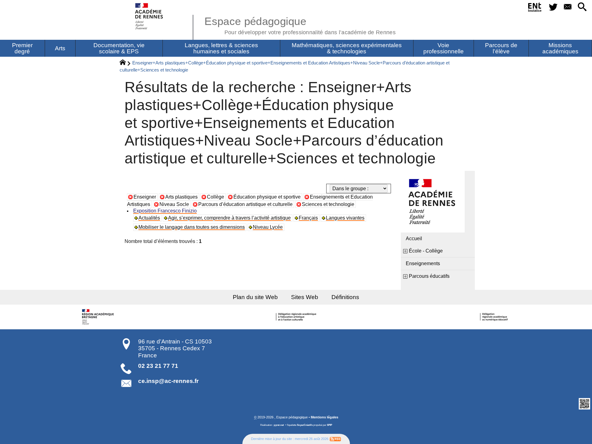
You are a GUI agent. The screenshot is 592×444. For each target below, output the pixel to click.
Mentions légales (324, 417)
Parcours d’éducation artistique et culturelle (245, 204)
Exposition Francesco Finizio (165, 210)
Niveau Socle (174, 204)
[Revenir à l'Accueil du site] (125, 63)
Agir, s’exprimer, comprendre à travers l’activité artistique (229, 217)
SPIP (329, 425)
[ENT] (535, 8)
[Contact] (567, 7)
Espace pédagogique (300, 24)
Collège (215, 196)
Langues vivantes (345, 217)
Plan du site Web (255, 297)
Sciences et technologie (328, 204)
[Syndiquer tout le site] (335, 439)
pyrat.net (279, 425)
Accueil (414, 238)
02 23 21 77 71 (158, 366)
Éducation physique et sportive (267, 196)
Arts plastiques (181, 196)
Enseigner (145, 196)
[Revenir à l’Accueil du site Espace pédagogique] (149, 16)
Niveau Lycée (268, 227)
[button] (582, 7)
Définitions (345, 297)
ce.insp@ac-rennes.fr (168, 381)
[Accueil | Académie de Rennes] (99, 317)
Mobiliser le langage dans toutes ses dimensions (191, 227)
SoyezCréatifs (305, 425)
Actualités (149, 217)
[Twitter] (553, 7)
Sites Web (304, 297)
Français (308, 217)
